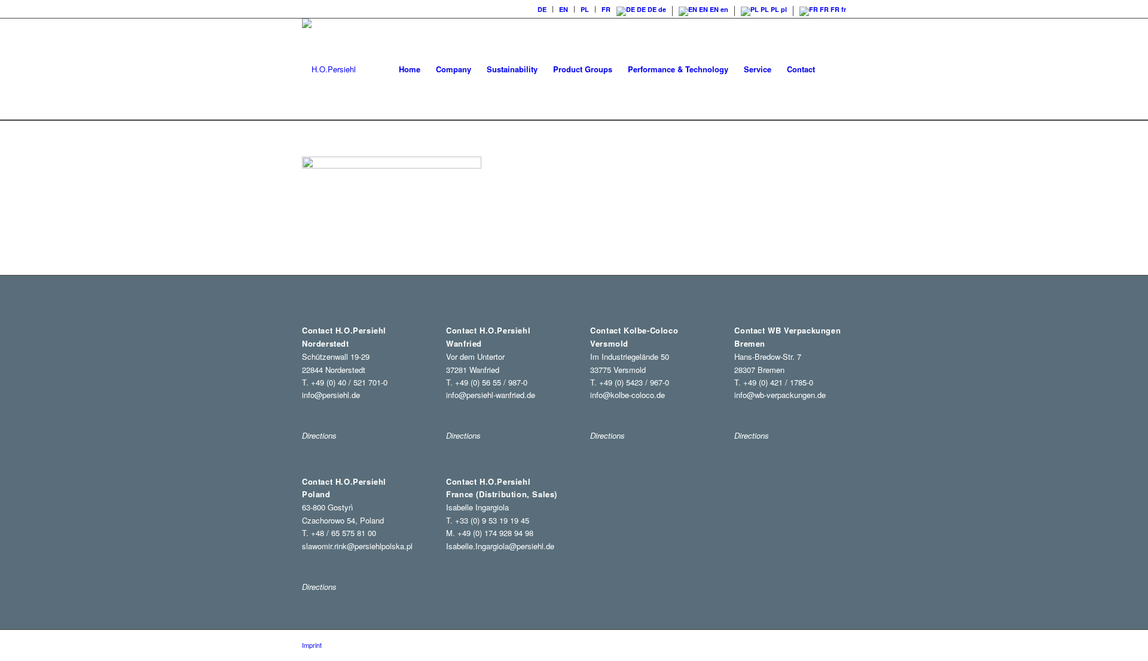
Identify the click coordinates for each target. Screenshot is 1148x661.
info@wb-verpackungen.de (780, 394)
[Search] (834, 69)
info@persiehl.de (331, 394)
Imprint (312, 645)
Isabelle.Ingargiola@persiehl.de (500, 546)
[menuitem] (542, 9)
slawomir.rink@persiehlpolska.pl (357, 546)
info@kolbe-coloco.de (627, 394)
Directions (319, 586)
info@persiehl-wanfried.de (490, 394)
